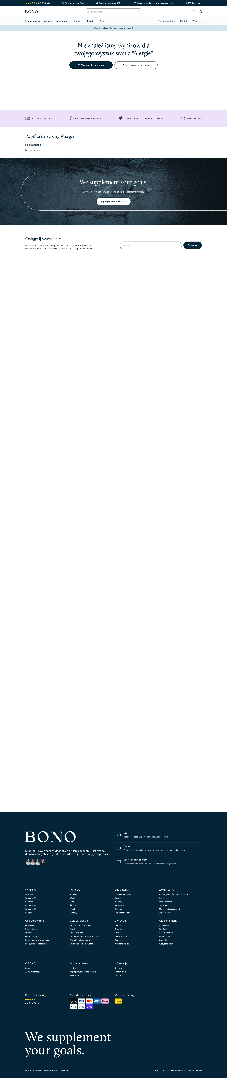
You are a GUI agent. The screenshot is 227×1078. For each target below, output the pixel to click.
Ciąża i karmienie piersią (80, 940)
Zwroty (118, 975)
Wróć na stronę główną (92, 65)
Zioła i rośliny (166, 889)
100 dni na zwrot (195, 3)
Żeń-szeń (163, 905)
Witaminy (30, 889)
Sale (102, 21)
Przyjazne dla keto (123, 944)
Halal (117, 933)
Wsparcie (197, 21)
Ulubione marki (168, 920)
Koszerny (119, 940)
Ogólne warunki (158, 1070)
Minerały (75, 889)
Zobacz (128, 28)
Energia (28, 933)
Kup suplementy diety (112, 201)
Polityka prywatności (176, 1070)
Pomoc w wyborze (167, 21)
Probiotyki (119, 902)
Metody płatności (122, 972)
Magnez (73, 894)
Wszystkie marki (166, 944)
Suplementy (122, 889)
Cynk (72, 902)
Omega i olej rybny (123, 894)
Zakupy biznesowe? (34, 972)
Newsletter (74, 975)
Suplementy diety (122, 913)
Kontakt (184, 21)
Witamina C (30, 902)
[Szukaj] (139, 11)
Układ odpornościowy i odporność (85, 936)
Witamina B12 (31, 905)
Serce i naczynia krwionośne (37, 940)
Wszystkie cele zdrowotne (81, 944)
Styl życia (120, 920)
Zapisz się (193, 245)
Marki (90, 21)
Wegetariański (121, 936)
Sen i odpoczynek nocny (80, 925)
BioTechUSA (164, 936)
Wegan (118, 925)
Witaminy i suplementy (55, 21)
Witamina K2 (30, 909)
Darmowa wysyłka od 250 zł (110, 3)
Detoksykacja (31, 929)
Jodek (72, 909)
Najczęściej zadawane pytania (83, 972)
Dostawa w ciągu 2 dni (74, 3)
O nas (27, 968)
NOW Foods (164, 925)
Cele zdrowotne (34, 920)
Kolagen (118, 898)
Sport (77, 21)
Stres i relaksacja (77, 933)
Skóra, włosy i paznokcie (36, 944)
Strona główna (32, 21)
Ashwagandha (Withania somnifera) (174, 894)
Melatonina (119, 905)
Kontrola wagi (31, 936)
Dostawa (118, 968)
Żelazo (73, 905)
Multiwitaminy (31, 894)
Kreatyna (118, 909)
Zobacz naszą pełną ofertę (135, 65)
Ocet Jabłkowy (165, 902)
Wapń (72, 898)
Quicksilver (164, 940)
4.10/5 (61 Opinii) (43, 3)
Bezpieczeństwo (195, 1070)
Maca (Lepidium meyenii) (169, 909)
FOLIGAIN (163, 929)
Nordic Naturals (166, 933)
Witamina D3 (30, 898)
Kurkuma (163, 898)
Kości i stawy (31, 925)
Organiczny (120, 929)
